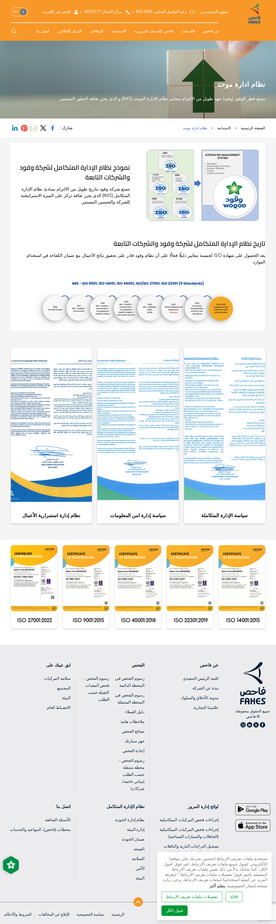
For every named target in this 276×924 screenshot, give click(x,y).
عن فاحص (211, 31)
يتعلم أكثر (217, 886)
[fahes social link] (262, 725)
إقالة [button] (234, 897)
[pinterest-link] (24, 128)
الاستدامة (118, 31)
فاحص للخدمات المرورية (154, 31)
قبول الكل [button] (174, 910)
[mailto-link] (34, 128)
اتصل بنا (42, 31)
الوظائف (96, 31)
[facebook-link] (53, 128)
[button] (191, 897)
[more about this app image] (252, 809)
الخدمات (188, 31)
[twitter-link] (43, 128)
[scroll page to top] (138, 900)
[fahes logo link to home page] (253, 683)
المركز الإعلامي (69, 31)
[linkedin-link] (15, 128)
